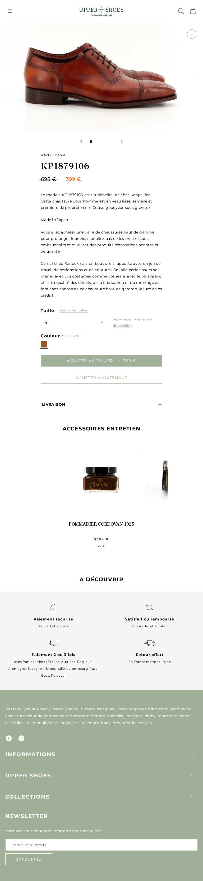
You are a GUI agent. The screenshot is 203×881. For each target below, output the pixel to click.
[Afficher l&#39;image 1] (91, 141)
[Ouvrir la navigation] (10, 11)
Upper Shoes (28, 775)
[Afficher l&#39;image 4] (106, 141)
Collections (27, 797)
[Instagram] (21, 738)
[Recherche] (181, 11)
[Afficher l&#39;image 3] (101, 141)
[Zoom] (191, 34)
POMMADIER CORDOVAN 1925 (101, 524)
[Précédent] (81, 141)
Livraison (53, 404)
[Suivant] (122, 141)
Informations (30, 754)
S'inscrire (28, 859)
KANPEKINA (53, 155)
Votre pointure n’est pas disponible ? (132, 323)
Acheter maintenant (101, 377)
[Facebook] (8, 738)
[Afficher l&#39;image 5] (112, 141)
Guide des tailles (73, 310)
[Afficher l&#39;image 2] (96, 141)
